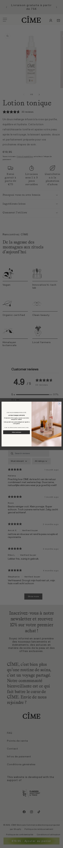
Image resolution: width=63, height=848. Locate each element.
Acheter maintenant (16, 432)
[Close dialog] (59, 403)
